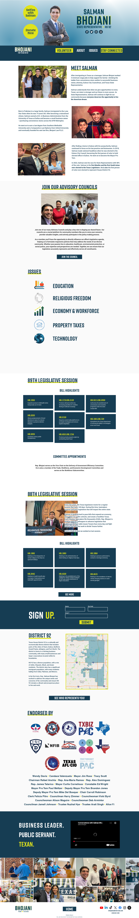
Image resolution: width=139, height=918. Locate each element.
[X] (115, 908)
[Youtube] (101, 908)
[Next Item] (136, 880)
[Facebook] (120, 908)
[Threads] (101, 32)
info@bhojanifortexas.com (115, 911)
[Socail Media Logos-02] (96, 32)
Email (67, 613)
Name (67, 606)
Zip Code (90, 606)
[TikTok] (111, 908)
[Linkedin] (106, 908)
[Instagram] (125, 908)
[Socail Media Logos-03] (91, 32)
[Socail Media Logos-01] (87, 32)
